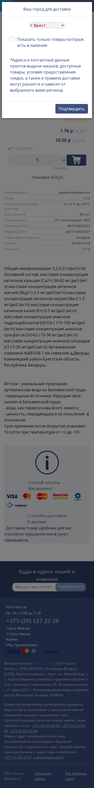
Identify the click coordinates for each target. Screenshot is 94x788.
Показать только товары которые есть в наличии (50, 42)
